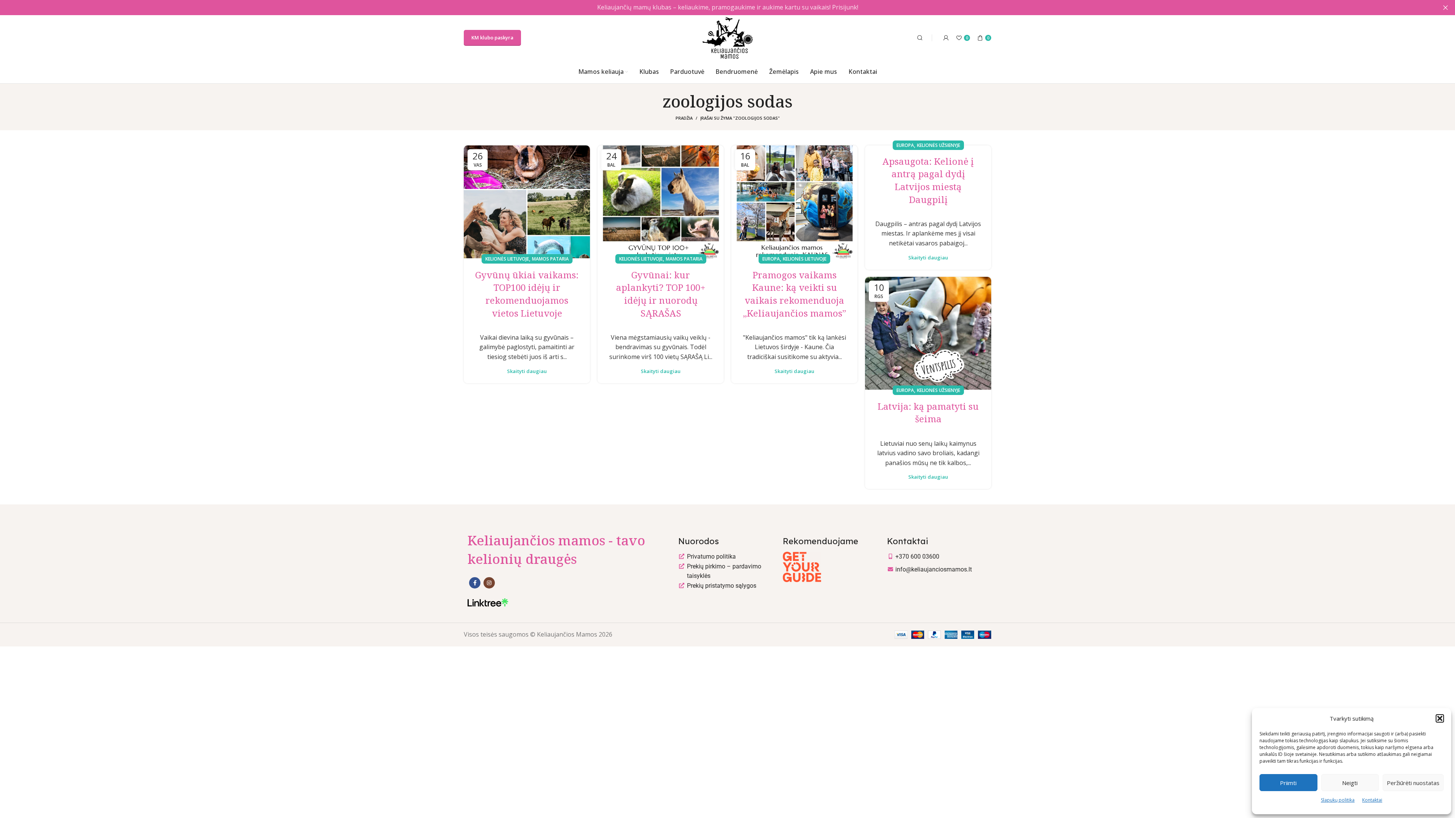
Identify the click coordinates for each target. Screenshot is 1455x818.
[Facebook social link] (474, 583)
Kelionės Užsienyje (938, 145)
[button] (1440, 718)
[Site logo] (727, 37)
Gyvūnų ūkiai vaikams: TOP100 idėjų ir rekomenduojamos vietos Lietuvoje (527, 294)
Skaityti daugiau (527, 371)
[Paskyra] (946, 37)
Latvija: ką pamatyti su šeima (928, 412)
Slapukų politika (1338, 800)
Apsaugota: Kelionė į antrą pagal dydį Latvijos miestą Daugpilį (928, 180)
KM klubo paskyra (492, 37)
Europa (771, 259)
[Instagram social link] (489, 583)
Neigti (1350, 783)
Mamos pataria (550, 259)
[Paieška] (919, 37)
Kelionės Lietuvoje (507, 259)
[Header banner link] (716, 7)
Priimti (1288, 783)
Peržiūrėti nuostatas (1413, 783)
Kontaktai (1372, 800)
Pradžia (684, 118)
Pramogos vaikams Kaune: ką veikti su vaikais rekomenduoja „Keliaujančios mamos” (794, 294)
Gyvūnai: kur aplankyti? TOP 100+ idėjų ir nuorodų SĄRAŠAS (661, 294)
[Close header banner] (1445, 7)
